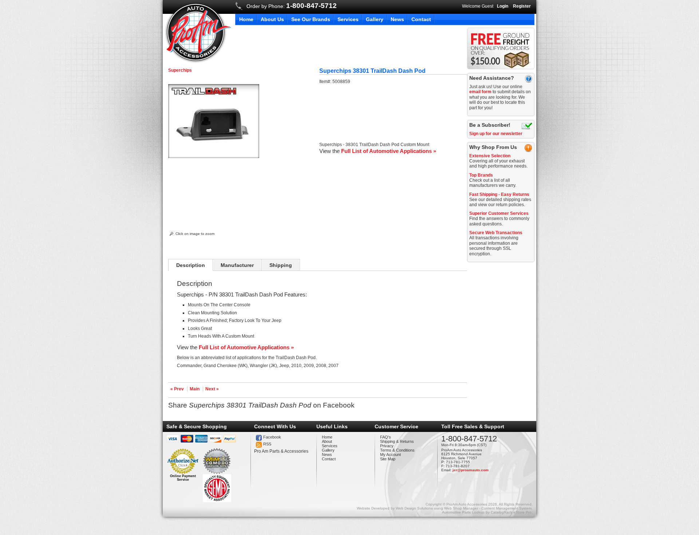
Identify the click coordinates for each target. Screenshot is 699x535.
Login (502, 6)
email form (480, 91)
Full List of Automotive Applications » (388, 151)
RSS (267, 444)
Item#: (325, 81)
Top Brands (481, 175)
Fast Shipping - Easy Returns (499, 194)
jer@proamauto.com (471, 470)
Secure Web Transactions (495, 232)
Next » (212, 389)
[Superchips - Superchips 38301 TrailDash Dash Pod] (213, 156)
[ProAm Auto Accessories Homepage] (198, 32)
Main (195, 389)
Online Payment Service (183, 477)
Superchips (180, 70)
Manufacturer (237, 265)
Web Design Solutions (414, 508)
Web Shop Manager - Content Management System (488, 508)
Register (522, 6)
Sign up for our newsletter (495, 133)
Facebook (272, 437)
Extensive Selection (489, 155)
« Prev (177, 389)
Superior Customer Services (499, 213)
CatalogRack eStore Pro (511, 512)
